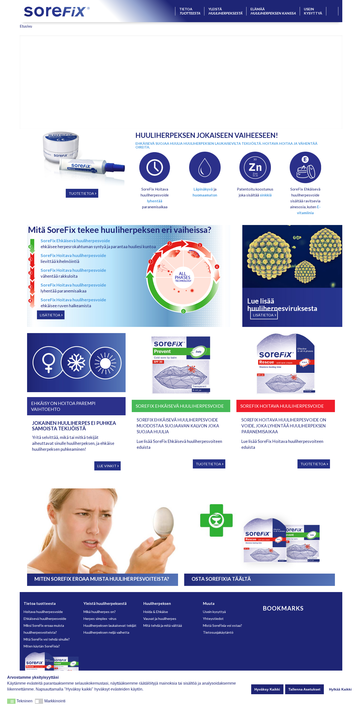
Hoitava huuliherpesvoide (43, 612)
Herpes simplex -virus (99, 618)
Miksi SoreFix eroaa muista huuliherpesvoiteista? (44, 628)
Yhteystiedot (213, 618)
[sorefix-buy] (259, 531)
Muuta (208, 603)
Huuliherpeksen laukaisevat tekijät (109, 625)
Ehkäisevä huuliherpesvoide (45, 618)
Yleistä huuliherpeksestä (105, 603)
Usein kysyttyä (214, 612)
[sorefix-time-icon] (154, 167)
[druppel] (205, 167)
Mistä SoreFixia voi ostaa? (222, 625)
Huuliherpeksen (157, 603)
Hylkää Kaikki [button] (340, 689)
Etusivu (26, 26)
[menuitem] (189, 11)
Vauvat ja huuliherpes (159, 618)
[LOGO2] (57, 11)
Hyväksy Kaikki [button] (267, 689)
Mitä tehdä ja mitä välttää (162, 625)
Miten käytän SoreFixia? (42, 646)
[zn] (255, 167)
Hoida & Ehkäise (155, 612)
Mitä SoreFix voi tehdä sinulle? (47, 639)
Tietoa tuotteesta (40, 603)
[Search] (332, 11)
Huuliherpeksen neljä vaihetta (106, 632)
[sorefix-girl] (102, 531)
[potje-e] (305, 167)
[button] (11, 701)
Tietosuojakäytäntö (218, 632)
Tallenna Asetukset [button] (304, 689)
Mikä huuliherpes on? (99, 612)
